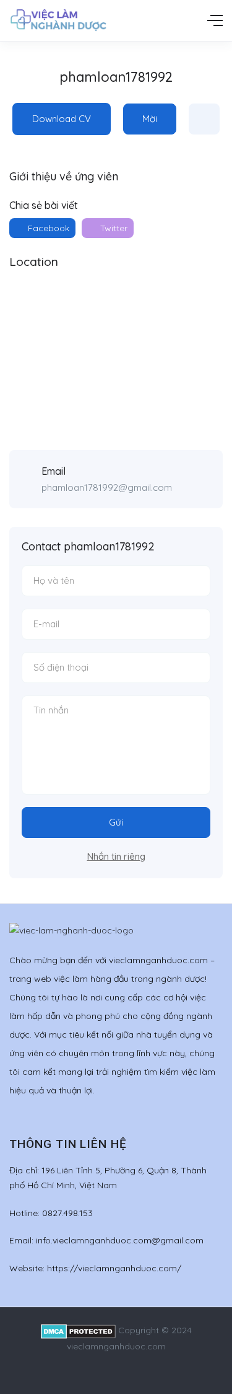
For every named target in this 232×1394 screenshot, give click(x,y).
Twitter (112, 228)
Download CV (61, 119)
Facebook (47, 228)
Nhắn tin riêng (116, 856)
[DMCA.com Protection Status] (78, 1330)
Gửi (116, 822)
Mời (149, 119)
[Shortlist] (204, 119)
